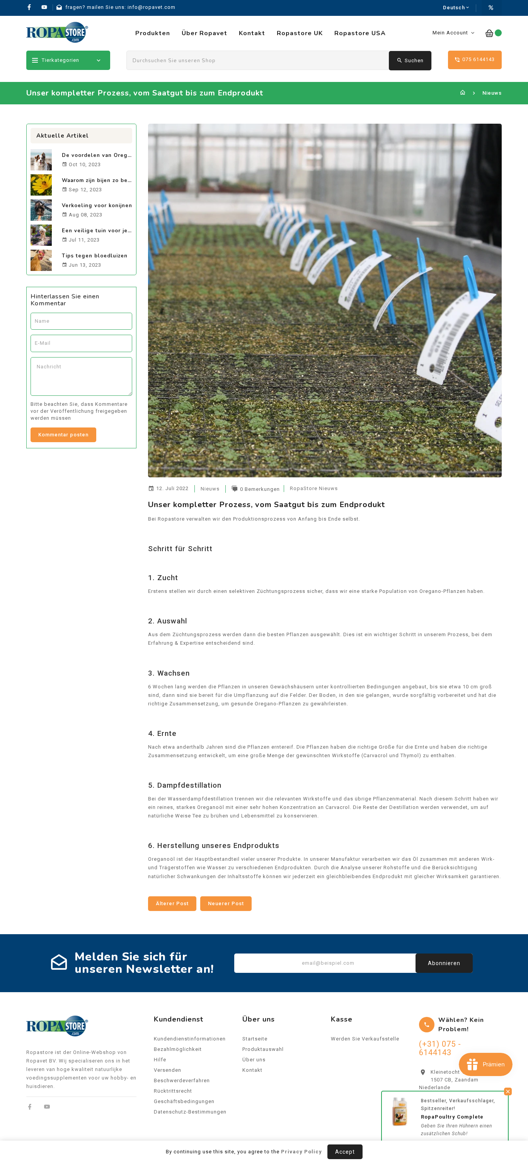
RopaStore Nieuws (314, 488)
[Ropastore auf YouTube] (47, 1107)
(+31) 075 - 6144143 (440, 1048)
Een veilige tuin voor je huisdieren (110, 230)
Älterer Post (172, 903)
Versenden (167, 1070)
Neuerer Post (226, 903)
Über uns (254, 1060)
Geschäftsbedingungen (184, 1101)
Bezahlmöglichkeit (178, 1049)
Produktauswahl (263, 1049)
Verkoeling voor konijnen (97, 205)
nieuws (210, 489)
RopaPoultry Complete (452, 1114)
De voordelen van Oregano (100, 155)
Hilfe (160, 1060)
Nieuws (492, 93)
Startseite (254, 1039)
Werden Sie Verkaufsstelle (365, 1039)
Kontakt (252, 1070)
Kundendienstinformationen (190, 1039)
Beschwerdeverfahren (182, 1080)
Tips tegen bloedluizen (95, 255)
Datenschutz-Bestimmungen (190, 1112)
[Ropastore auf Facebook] (30, 1107)
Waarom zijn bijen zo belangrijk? (107, 180)
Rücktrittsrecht (173, 1091)
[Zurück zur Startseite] (463, 93)
